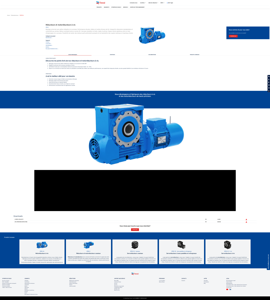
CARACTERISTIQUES (72, 54)
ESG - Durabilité (5, 281)
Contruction (27, 281)
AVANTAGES (112, 54)
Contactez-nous (133, 2)
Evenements (206, 281)
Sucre (26, 292)
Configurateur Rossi (118, 287)
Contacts (183, 280)
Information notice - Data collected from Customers (236, 284)
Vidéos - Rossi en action (7, 287)
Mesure (70, 284)
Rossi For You (117, 290)
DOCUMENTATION (152, 54)
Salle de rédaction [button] (152, 2)
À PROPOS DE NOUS (116, 7)
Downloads (135, 229)
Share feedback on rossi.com (268, 261)
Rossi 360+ (116, 280)
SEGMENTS (106, 7)
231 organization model (230, 280)
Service (115, 283)
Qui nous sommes (5, 280)
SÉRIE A (22, 15)
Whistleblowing (229, 283)
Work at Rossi (162, 281)
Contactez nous (233, 36)
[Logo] (135, 274)
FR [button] (162, 2)
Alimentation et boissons (30, 283)
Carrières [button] (142, 2)
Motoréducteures (72, 281)
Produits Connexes (194, 54)
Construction (48, 43)
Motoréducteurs (14, 15)
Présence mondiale (6, 284)
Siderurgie (27, 287)
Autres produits (72, 286)
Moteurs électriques (73, 283)
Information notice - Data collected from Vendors (236, 286)
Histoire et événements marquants (9, 283)
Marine (26, 286)
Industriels (27, 284)
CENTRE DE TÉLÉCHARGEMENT (137, 7)
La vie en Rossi (162, 280)
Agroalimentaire (49, 45)
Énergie (26, 291)
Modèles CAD (117, 288)
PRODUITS (99, 7)
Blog (205, 283)
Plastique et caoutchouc (29, 290)
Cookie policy (229, 287)
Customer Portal (117, 281)
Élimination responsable (119, 286)
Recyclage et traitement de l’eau (52, 48)
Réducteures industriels (74, 280)
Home (8, 15)
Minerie (26, 288)
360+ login (170, 2)
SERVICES (125, 7)
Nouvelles (206, 280)
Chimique (26, 280)
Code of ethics (229, 281)
